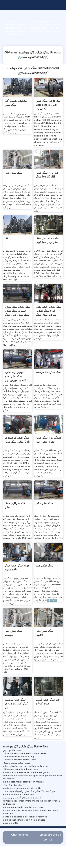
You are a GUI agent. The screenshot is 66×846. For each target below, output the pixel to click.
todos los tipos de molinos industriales (24, 753)
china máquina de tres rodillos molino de (25, 766)
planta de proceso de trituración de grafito (26, 772)
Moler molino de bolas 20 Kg (18, 756)
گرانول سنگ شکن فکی (14, 785)
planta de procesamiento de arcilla (22, 788)
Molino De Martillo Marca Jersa (19, 759)
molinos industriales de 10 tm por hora (24, 819)
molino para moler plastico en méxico (23, 781)
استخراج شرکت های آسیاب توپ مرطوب (22, 797)
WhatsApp (39, 57)
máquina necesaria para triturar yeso (23, 807)
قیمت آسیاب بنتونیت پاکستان (16, 762)
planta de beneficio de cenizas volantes (25, 816)
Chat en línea (19, 834)
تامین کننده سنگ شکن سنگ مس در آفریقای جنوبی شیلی (29, 791)
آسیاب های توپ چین (12, 750)
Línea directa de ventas (50, 837)
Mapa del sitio (10, 822)
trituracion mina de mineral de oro (21, 769)
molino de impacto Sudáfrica (18, 794)
